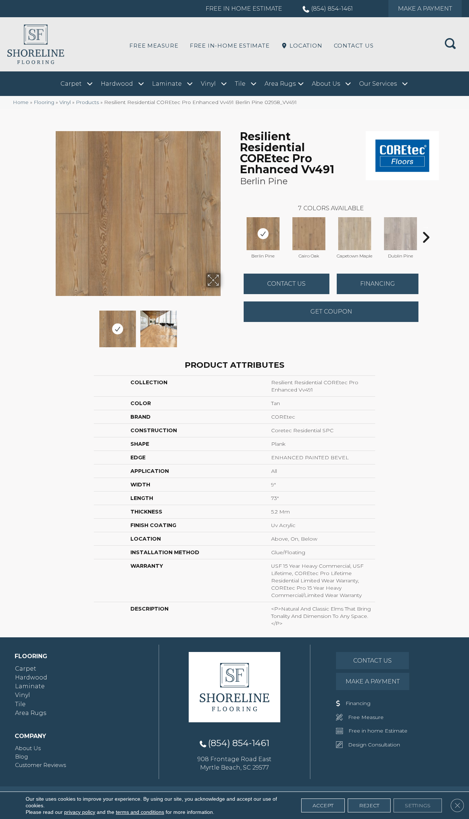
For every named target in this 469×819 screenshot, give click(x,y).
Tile (20, 704)
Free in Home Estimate (244, 8)
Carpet (25, 668)
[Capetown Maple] (354, 233)
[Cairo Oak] (309, 233)
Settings (418, 805)
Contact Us (354, 45)
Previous (50, 325)
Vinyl (65, 102)
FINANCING (377, 283)
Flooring (44, 102)
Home (21, 102)
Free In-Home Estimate (230, 45)
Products (87, 102)
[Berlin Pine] (263, 233)
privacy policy (79, 812)
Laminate (30, 686)
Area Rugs (30, 712)
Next (225, 325)
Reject (369, 805)
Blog (21, 756)
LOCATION (305, 45)
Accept (323, 805)
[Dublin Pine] (400, 233)
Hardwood (31, 677)
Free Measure (153, 45)
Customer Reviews (40, 764)
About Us (28, 748)
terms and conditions (140, 812)
